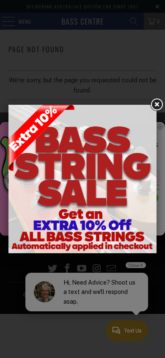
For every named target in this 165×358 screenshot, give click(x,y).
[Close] (156, 104)
